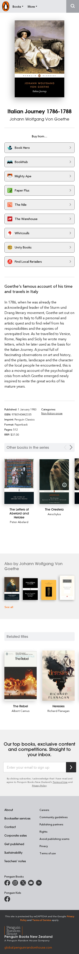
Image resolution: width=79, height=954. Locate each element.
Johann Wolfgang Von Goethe (39, 119)
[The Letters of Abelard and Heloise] (19, 481)
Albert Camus (21, 711)
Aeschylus (54, 514)
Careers (44, 810)
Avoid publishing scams (54, 839)
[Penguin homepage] (5, 6)
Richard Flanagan (58, 711)
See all (8, 607)
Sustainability (13, 852)
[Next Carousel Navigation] (71, 447)
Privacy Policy (39, 785)
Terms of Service (41, 920)
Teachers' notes (15, 861)
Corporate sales (15, 835)
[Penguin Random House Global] (16, 929)
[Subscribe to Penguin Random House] (71, 767)
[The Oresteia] (54, 481)
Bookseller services (17, 818)
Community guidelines (54, 817)
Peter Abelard (19, 522)
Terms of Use (60, 782)
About (8, 810)
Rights (43, 831)
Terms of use (48, 853)
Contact (10, 827)
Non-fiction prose (52, 413)
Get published (14, 844)
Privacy (44, 846)
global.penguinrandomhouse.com (28, 947)
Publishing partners (51, 824)
